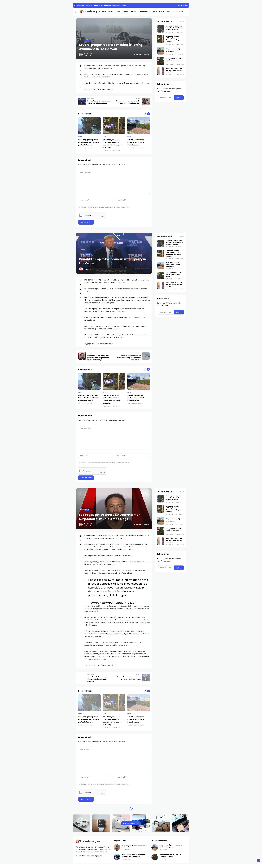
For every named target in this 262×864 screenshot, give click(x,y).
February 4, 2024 (125, 603)
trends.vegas (88, 54)
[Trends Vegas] (89, 11)
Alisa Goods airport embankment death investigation (136, 142)
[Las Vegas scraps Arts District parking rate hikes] (160, 61)
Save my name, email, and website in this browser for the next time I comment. (105, 207)
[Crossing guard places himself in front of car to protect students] (89, 125)
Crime (104, 136)
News (86, 40)
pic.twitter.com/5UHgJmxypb (107, 595)
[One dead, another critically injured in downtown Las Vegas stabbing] (75, 5)
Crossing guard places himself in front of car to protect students (88, 142)
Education (88, 831)
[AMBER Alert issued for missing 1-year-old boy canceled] (160, 71)
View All (182, 22)
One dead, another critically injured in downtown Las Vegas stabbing (101, 5)
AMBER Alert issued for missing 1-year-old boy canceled (174, 70)
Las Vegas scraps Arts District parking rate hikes (174, 60)
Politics (87, 254)
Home (80, 40)
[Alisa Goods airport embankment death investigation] (138, 125)
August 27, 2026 (182, 5)
